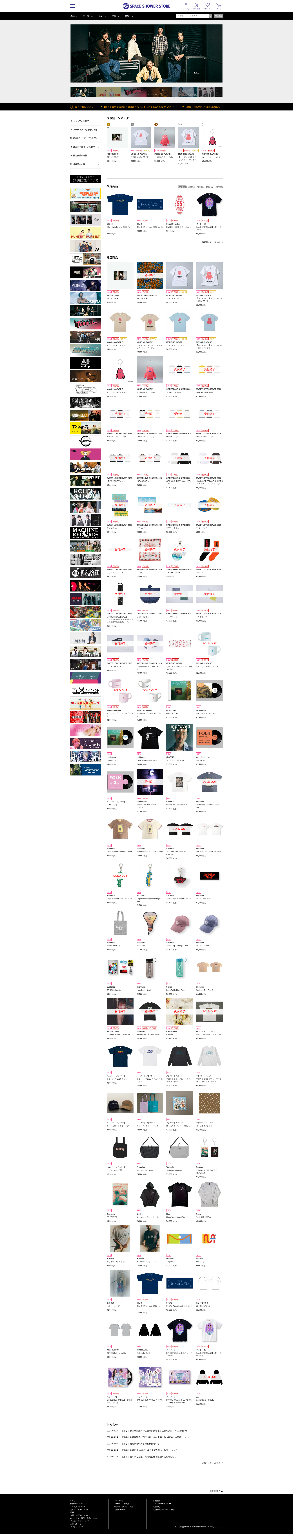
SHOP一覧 (118, 1501)
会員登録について (77, 1504)
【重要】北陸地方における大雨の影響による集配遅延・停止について (154, 1431)
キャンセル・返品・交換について (84, 1518)
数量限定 (209, 187)
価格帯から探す (80, 164)
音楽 (100, 16)
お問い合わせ (75, 1524)
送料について (75, 1512)
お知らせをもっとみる (211, 1463)
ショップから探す (81, 121)
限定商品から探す (81, 155)
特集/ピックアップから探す (85, 138)
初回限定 (191, 187)
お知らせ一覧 (119, 1509)
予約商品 (219, 187)
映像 (114, 16)
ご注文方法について (78, 1507)
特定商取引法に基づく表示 (164, 1509)
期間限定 (200, 187)
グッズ (86, 16)
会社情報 (156, 1501)
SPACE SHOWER (199, 1521)
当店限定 (181, 187)
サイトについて (76, 1527)
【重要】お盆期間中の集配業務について (132, 106)
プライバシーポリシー (162, 1504)
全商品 (73, 16)
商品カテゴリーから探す (84, 147)
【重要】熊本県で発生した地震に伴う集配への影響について (150, 1456)
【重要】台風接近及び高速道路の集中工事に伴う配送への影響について (155, 1437)
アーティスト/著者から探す (85, 130)
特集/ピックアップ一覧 (123, 1507)
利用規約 (156, 1507)
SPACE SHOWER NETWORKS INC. (197, 1527)
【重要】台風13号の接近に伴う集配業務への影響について (192, 106)
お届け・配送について (79, 1515)
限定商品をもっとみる (211, 242)
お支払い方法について (79, 1509)
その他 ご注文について (79, 1521)
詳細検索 (218, 16)
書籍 (127, 16)
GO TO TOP (215, 1491)
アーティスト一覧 (121, 1504)
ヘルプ (73, 1501)
